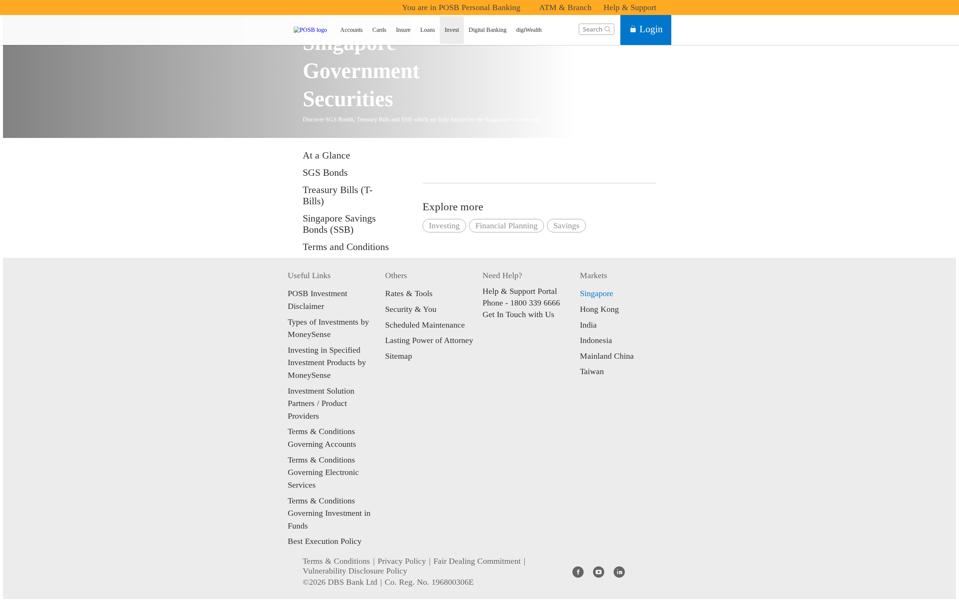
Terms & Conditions (336, 561)
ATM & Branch (565, 7)
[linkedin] (619, 571)
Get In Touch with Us (518, 314)
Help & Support (629, 7)
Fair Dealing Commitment (477, 561)
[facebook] (578, 571)
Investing (444, 225)
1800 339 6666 (535, 302)
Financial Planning (506, 225)
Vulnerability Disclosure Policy (355, 570)
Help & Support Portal (519, 291)
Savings (566, 225)
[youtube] (598, 571)
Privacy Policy (402, 561)
